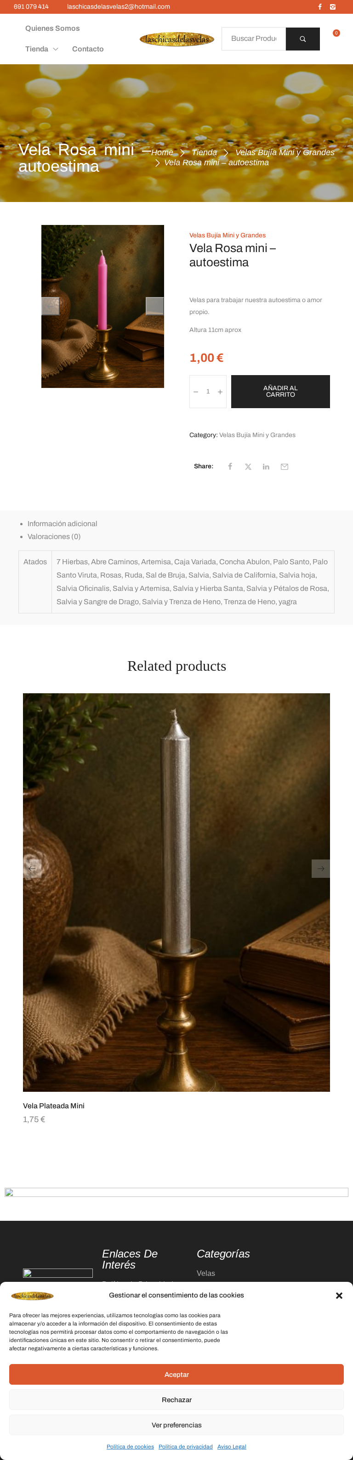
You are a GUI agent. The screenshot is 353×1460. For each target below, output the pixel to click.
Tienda (204, 152)
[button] (339, 1295)
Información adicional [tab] (62, 524)
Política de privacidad (186, 1446)
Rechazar (177, 1400)
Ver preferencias (177, 1425)
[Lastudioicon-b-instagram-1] (332, 6)
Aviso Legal (231, 1446)
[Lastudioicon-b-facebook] (319, 6)
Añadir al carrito (280, 391)
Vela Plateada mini (54, 1106)
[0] (333, 39)
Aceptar (177, 1374)
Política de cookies (130, 1446)
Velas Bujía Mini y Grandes (285, 152)
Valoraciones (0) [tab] (54, 536)
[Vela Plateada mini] (176, 892)
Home (162, 152)
